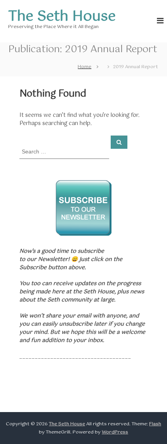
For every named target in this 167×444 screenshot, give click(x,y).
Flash (155, 424)
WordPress (115, 432)
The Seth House (62, 16)
